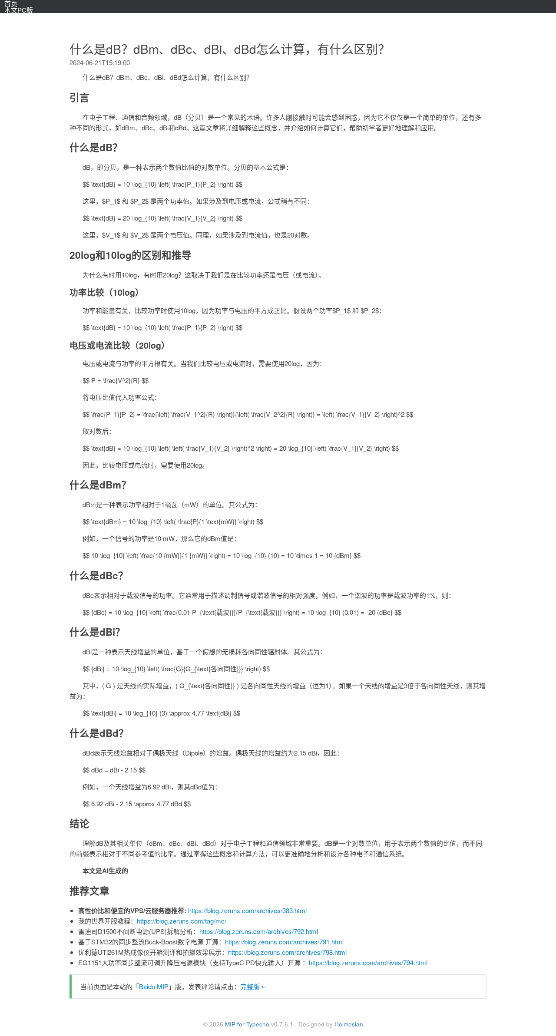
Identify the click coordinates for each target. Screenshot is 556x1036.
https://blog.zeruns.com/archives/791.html (284, 941)
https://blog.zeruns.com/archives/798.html (287, 952)
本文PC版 (18, 9)
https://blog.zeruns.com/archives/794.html (368, 962)
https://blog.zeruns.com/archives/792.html (258, 931)
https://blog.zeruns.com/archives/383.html (247, 910)
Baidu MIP (154, 986)
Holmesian (348, 1024)
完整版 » (252, 986)
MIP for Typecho (247, 1024)
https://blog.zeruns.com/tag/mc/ (181, 920)
